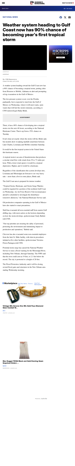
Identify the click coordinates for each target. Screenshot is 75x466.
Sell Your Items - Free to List (25, 284)
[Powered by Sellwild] (44, 398)
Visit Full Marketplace (38, 283)
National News (10, 17)
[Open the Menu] (3, 3)
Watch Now (67, 3)
